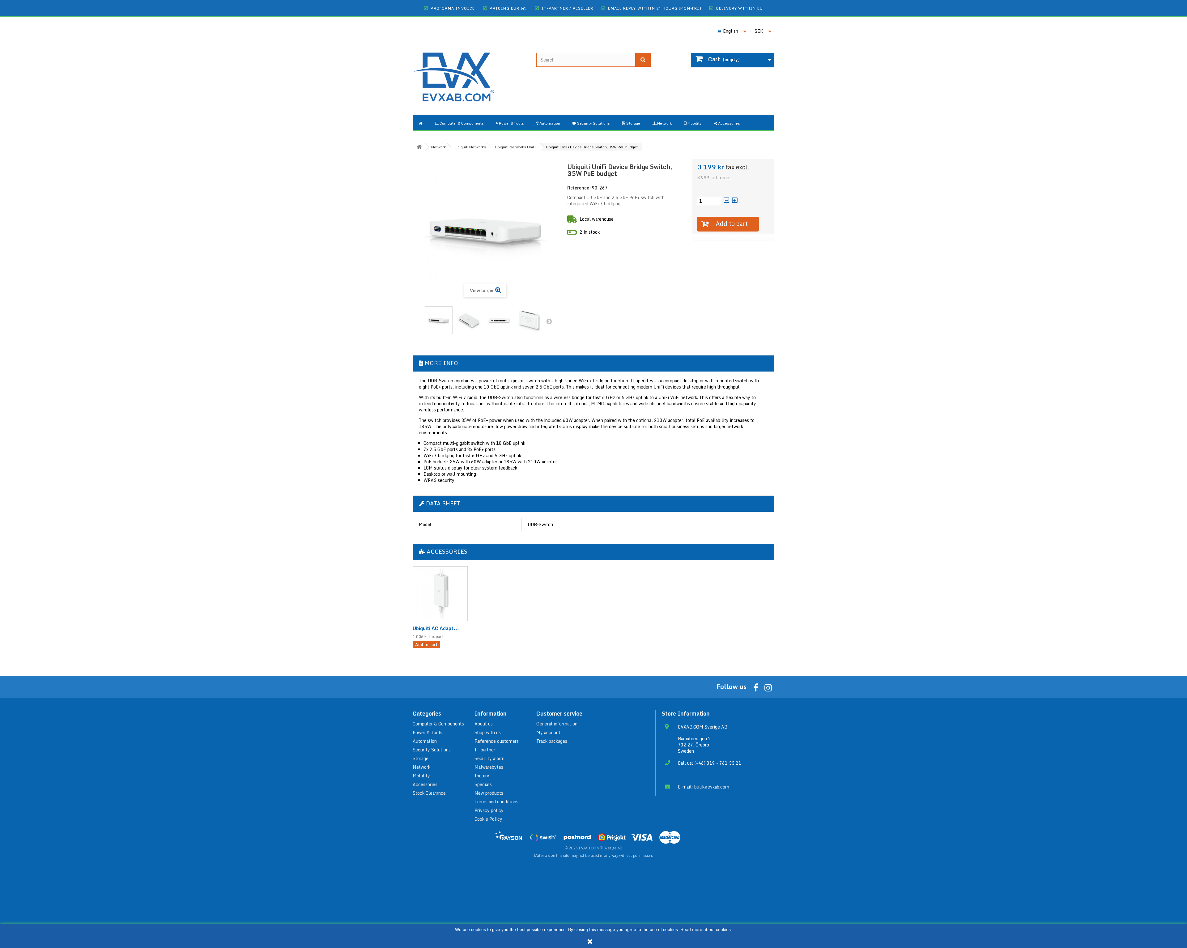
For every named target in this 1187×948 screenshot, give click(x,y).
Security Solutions (432, 749)
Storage (420, 758)
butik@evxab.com (711, 786)
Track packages (551, 741)
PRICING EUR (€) (508, 8)
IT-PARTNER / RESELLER (567, 8)
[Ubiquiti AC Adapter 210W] (440, 593)
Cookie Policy (488, 819)
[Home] (420, 122)
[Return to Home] (419, 147)
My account (548, 732)
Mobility (421, 775)
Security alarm (489, 758)
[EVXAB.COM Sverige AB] (470, 72)
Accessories (425, 784)
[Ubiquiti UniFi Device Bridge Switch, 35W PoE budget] (439, 320)
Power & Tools (427, 732)
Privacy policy (489, 810)
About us (483, 723)
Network (421, 767)
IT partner (484, 749)
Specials (483, 784)
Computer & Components (438, 723)
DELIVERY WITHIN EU (739, 8)
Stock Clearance (429, 793)
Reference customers (496, 741)
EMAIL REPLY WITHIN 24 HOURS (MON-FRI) (654, 8)
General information (556, 723)
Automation (425, 741)
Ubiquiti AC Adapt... (436, 628)
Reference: (579, 188)
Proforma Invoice (453, 8)
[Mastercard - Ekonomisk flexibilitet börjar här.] (670, 837)
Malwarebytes (488, 767)
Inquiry (481, 775)
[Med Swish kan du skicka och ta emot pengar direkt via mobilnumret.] (543, 837)
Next (549, 321)
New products (488, 793)
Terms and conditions (496, 801)
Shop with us (487, 732)
